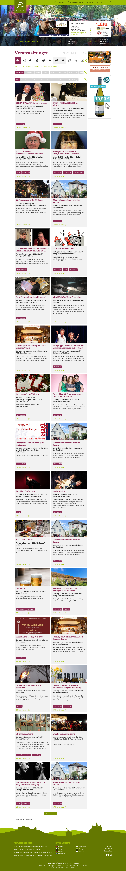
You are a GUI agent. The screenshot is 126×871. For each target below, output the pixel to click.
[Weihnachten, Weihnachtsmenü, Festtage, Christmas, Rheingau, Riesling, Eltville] (32, 625)
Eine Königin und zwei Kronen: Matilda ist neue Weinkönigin (33, 852)
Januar (38, 72)
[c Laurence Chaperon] (69, 383)
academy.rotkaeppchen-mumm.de (79, 33)
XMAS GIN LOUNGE (24, 540)
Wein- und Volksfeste (50, 66)
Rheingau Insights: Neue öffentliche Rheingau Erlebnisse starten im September (34, 855)
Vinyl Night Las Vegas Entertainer (67, 297)
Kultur (92, 41)
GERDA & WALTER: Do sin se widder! (31, 103)
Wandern (63, 80)
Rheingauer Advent (24, 734)
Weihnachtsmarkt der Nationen (29, 200)
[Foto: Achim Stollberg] (32, 771)
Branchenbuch (76, 2)
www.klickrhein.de (69, 867)
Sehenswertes (104, 39)
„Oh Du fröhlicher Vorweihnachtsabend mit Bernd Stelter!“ (29, 153)
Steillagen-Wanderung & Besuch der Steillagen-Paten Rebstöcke (68, 589)
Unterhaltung (73, 80)
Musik (55, 80)
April (59, 72)
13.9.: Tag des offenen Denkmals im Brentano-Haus (30, 846)
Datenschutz (108, 851)
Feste (36, 80)
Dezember (29, 72)
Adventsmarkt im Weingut (27, 394)
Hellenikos (61, 853)
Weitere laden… (51, 814)
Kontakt (109, 846)
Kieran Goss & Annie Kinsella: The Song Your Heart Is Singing (30, 783)
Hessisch (81, 851)
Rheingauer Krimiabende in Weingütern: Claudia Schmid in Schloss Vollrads (66, 153)
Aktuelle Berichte (23, 843)
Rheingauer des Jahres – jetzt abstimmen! (27, 849)
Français (61, 849)
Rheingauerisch (83, 849)
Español (60, 851)
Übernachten (72, 43)
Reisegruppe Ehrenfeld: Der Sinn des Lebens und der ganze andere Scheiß (68, 347)
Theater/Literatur (78, 172)
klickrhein (42, 865)
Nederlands (82, 846)
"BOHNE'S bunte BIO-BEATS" (65, 249)
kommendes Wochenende (31, 66)
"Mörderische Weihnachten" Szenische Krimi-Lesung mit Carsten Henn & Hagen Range (32, 251)
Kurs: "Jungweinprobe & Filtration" (31, 297)
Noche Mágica (59, 491)
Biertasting (20, 588)
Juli (76, 72)
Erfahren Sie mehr (21, 128)
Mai (65, 72)
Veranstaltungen (29, 41)
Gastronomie (72, 41)
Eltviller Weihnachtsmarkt (64, 734)
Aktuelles (60, 2)
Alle (17, 80)
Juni (70, 72)
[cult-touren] (32, 674)
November (19, 72)
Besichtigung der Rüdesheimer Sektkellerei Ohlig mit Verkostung (67, 686)
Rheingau (21, 11)
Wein (70, 39)
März (52, 72)
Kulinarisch (59, 41)
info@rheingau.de (56, 867)
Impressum (108, 849)
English (60, 846)
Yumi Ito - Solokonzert (25, 491)
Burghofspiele (45, 80)
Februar (45, 72)
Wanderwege (104, 41)
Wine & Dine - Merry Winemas (29, 637)
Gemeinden (103, 43)
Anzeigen (85, 79)
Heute (16, 66)
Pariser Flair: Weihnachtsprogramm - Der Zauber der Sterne (68, 395)
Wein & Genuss (26, 80)
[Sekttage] (32, 431)
